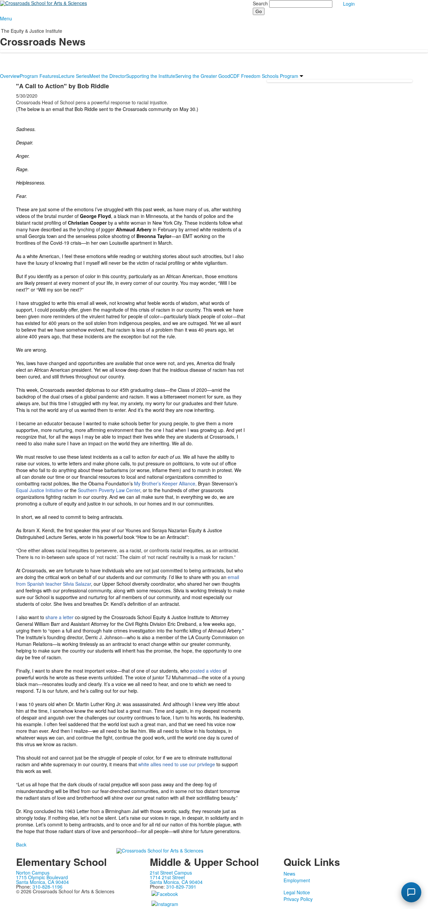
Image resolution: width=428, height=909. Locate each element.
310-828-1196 (47, 886)
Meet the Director (107, 76)
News (289, 873)
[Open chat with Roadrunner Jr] (411, 892)
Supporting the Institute (150, 76)
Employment (297, 880)
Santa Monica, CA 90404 (42, 882)
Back (21, 844)
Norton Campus (32, 872)
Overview (10, 76)
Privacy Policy (298, 899)
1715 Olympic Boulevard (42, 877)
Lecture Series (74, 76)
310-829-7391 (181, 886)
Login (349, 3)
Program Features (39, 76)
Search (260, 3)
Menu (6, 18)
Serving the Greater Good (202, 76)
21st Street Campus (171, 872)
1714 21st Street (167, 877)
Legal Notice (297, 892)
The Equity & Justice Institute (31, 30)
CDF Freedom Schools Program (264, 76)
